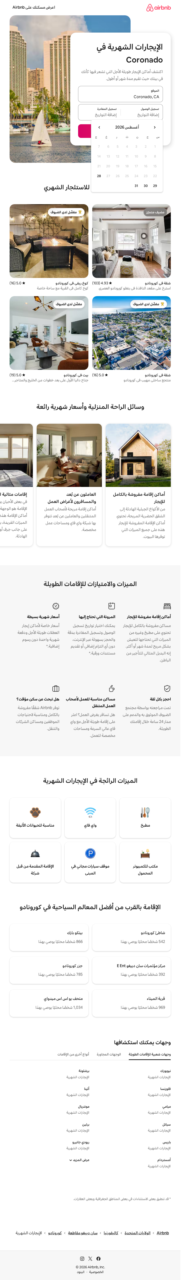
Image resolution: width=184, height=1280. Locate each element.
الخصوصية (96, 1272)
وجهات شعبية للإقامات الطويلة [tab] (150, 1054)
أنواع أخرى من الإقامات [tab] (73, 1054)
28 (99, 176)
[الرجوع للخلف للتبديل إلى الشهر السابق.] (154, 127)
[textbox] (142, 115)
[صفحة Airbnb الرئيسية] (158, 7)
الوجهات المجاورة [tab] (109, 1054)
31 (136, 186)
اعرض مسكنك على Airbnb (33, 7)
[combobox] (120, 97)
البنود (81, 1272)
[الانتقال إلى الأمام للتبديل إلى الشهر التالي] (99, 127)
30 (146, 186)
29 (155, 186)
